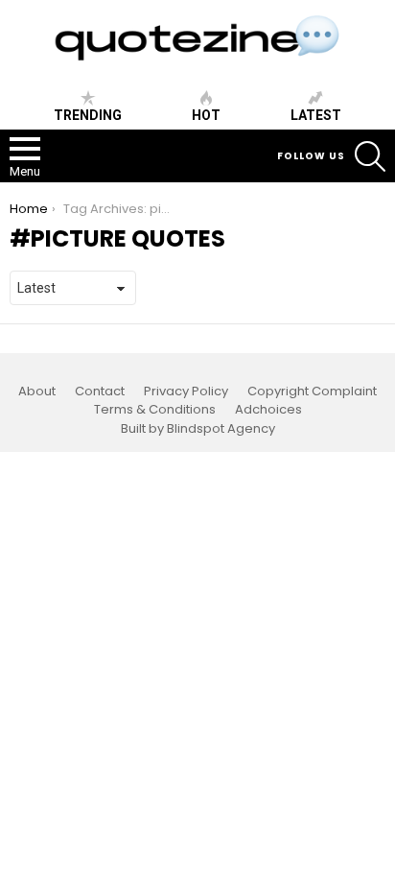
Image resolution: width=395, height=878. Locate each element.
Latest (315, 115)
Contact (100, 391)
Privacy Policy (186, 391)
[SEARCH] (370, 156)
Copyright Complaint (312, 391)
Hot (206, 115)
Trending (88, 115)
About (37, 391)
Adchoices (268, 409)
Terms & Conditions (155, 409)
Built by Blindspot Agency (198, 429)
